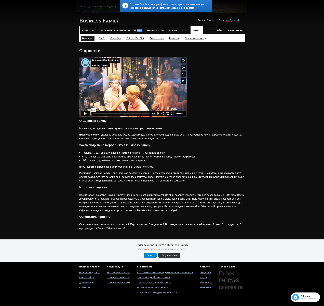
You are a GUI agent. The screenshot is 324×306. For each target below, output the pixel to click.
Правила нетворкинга (179, 272)
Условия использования (152, 288)
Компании (206, 282)
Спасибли (143, 277)
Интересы (206, 288)
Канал (150, 255)
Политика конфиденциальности (157, 293)
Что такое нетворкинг (150, 272)
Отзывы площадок (118, 282)
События (205, 272)
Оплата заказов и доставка (154, 282)
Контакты (85, 288)
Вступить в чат (169, 255)
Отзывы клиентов (118, 277)
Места (203, 277)
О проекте (85, 272)
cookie (172, 4)
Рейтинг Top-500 (160, 277)
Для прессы (86, 282)
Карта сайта (86, 277)
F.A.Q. (97, 272)
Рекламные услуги (118, 272)
